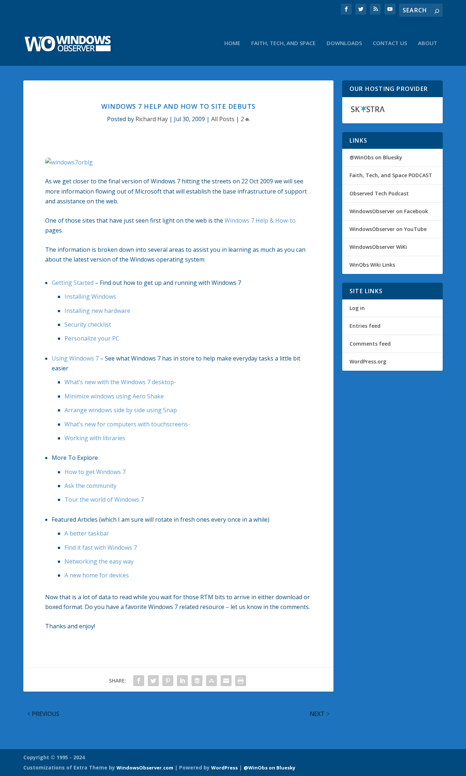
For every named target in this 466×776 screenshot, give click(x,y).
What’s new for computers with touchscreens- (127, 424)
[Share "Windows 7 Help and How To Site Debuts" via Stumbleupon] (211, 680)
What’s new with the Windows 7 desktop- (120, 382)
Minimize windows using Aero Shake (114, 396)
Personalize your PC (91, 338)
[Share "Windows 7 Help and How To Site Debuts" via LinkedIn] (182, 680)
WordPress (224, 767)
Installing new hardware (97, 311)
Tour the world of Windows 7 (104, 500)
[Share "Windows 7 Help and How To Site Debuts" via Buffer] (197, 680)
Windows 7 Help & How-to (260, 220)
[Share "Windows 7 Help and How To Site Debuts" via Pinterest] (168, 680)
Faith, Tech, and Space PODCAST (391, 175)
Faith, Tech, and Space (283, 43)
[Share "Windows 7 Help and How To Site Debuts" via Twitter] (153, 680)
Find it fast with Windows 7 (100, 548)
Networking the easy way (99, 561)
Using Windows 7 (75, 358)
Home (232, 43)
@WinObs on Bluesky (376, 157)
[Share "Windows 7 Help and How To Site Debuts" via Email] (226, 680)
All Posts (222, 119)
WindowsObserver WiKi (378, 246)
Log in (357, 308)
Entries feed (365, 325)
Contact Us (390, 43)
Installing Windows (90, 297)
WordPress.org (368, 361)
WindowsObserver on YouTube (388, 229)
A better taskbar (86, 533)
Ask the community (90, 486)
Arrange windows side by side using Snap (120, 410)
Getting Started (73, 283)
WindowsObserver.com (144, 767)
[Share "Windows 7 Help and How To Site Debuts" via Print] (240, 680)
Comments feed (370, 343)
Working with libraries (94, 438)
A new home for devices (96, 575)
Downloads (344, 43)
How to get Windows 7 (95, 472)
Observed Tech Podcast (379, 193)
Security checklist (87, 325)
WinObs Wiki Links (372, 264)
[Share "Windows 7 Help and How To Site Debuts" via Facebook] (138, 680)
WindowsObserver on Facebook (389, 211)
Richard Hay (151, 119)
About (427, 43)
